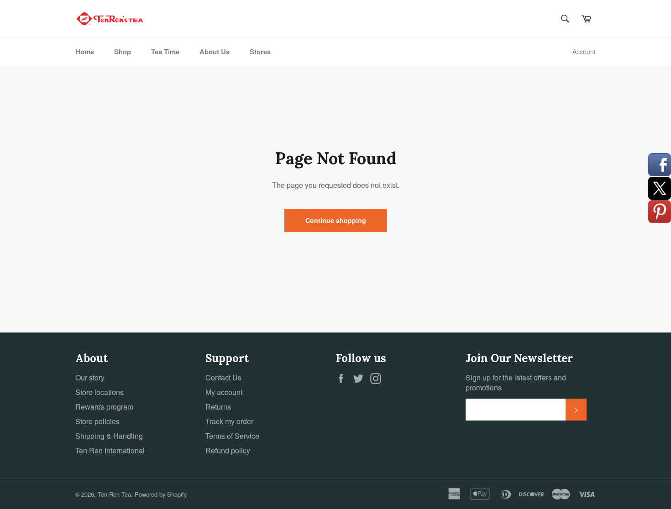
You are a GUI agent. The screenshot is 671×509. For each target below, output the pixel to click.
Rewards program (104, 406)
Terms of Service (232, 436)
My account (223, 392)
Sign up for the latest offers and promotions (516, 383)
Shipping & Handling (109, 436)
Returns (218, 406)
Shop (122, 52)
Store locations (99, 392)
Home (84, 52)
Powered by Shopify (161, 494)
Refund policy (227, 450)
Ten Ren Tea (114, 494)
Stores (260, 52)
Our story (90, 377)
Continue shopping (335, 220)
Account (584, 51)
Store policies (97, 421)
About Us (214, 52)
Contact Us (223, 377)
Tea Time (165, 52)
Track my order (229, 421)
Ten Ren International (110, 450)
